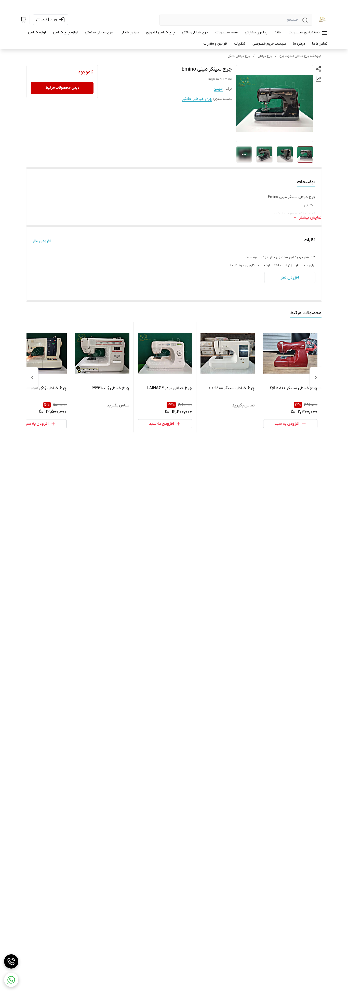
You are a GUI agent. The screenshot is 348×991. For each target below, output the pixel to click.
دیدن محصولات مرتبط (62, 87)
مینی (218, 88)
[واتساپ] (11, 980)
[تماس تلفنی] (11, 961)
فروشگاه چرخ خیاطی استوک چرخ (300, 56)
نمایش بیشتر (310, 217)
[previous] (316, 377)
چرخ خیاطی (265, 56)
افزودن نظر (42, 241)
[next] (32, 377)
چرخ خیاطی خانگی (238, 56)
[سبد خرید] (23, 20)
